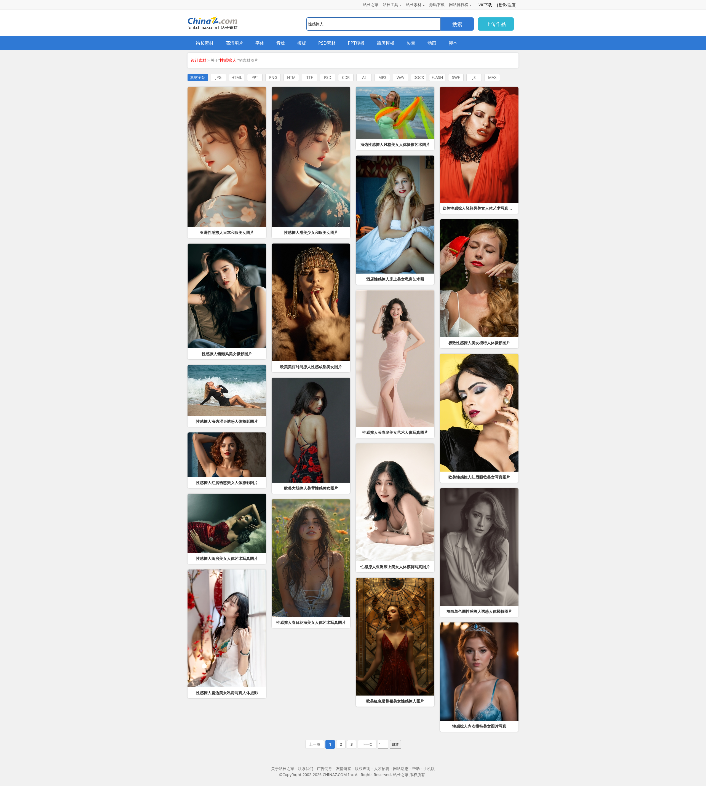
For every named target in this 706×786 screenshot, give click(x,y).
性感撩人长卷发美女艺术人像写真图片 (395, 432)
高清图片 (234, 43)
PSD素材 (327, 43)
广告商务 (324, 768)
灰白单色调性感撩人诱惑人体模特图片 (479, 611)
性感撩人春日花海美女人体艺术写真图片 (311, 622)
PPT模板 (356, 43)
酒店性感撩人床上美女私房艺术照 (395, 279)
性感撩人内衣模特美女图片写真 (479, 726)
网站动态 (400, 768)
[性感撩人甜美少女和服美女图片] (311, 157)
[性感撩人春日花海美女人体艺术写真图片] (311, 558)
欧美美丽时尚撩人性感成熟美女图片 (311, 367)
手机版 (429, 768)
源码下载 (437, 4)
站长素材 (413, 4)
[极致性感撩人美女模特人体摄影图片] (479, 278)
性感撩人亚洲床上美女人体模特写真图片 (395, 567)
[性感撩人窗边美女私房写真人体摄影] (227, 628)
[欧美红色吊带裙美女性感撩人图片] (395, 637)
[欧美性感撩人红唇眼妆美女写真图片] (479, 413)
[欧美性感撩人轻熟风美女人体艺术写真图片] (479, 145)
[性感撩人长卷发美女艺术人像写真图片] (395, 358)
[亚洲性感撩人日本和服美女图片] (227, 157)
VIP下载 (485, 4)
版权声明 (362, 768)
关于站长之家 (282, 768)
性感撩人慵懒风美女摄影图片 (227, 354)
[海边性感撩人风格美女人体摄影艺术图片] (395, 113)
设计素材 (198, 60)
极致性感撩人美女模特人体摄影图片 (479, 343)
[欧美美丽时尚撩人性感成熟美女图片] (311, 302)
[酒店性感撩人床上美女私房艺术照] (395, 215)
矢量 (411, 43)
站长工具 (390, 4)
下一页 (367, 744)
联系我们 (305, 768)
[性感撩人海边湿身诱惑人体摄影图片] (227, 390)
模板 (301, 43)
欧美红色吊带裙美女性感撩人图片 (395, 701)
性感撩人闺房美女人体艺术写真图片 (227, 558)
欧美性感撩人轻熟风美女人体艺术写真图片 (479, 208)
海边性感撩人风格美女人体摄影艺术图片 (395, 144)
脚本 (452, 43)
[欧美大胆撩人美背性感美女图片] (311, 430)
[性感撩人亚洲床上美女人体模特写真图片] (395, 502)
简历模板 (385, 43)
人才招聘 (381, 768)
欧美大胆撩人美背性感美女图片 (311, 488)
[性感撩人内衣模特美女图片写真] (479, 671)
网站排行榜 (458, 4)
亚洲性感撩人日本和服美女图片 (227, 232)
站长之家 (370, 4)
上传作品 (496, 24)
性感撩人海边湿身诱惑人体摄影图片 (227, 421)
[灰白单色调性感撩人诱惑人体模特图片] (479, 547)
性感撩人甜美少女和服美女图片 (311, 232)
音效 (280, 43)
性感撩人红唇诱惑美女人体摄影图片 (227, 482)
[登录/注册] (507, 4)
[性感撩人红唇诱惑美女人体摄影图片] (227, 454)
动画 (431, 43)
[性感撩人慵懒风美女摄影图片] (227, 296)
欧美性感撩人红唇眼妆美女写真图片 (479, 477)
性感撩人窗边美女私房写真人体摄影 (227, 693)
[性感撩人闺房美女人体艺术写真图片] (227, 523)
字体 (259, 43)
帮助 (416, 768)
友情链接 (343, 768)
